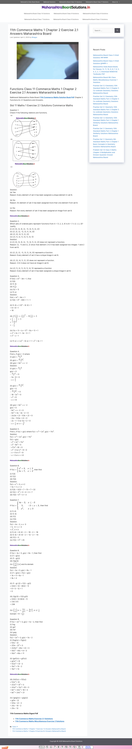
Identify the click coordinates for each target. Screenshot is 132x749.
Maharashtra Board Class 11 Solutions (97, 2)
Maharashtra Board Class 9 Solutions (66, 13)
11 (70, 747)
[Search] (117, 30)
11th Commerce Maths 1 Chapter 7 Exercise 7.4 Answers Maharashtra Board (39, 729)
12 (74, 747)
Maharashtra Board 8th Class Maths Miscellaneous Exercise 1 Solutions (105, 79)
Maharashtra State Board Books (30, 2)
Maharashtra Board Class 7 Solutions (37, 19)
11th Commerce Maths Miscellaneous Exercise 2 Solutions (39, 721)
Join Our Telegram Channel (88, 747)
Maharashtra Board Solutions (72, 741)
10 (66, 747)
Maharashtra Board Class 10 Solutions (37, 13)
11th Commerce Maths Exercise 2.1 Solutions (34, 719)
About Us (115, 2)
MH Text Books (79, 747)
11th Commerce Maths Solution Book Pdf (57, 97)
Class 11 (15, 727)
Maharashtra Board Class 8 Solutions (95, 13)
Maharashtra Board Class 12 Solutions (70, 2)
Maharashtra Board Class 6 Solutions (66, 19)
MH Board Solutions (42, 747)
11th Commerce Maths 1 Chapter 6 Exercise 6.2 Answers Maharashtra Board (39, 731)
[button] (66, 747)
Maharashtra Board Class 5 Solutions (95, 19)
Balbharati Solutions (49, 2)
